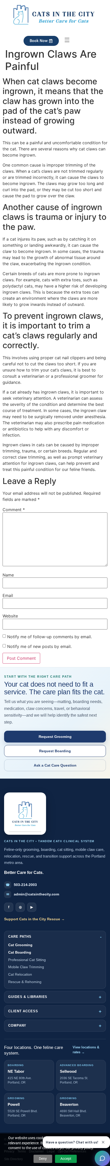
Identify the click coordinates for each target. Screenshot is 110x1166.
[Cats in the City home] (25, 813)
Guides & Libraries (27, 997)
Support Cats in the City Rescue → (34, 919)
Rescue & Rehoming (24, 982)
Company (17, 1025)
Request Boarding (55, 751)
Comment (14, 510)
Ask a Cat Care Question (55, 765)
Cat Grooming (20, 945)
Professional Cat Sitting (27, 960)
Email (8, 595)
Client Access (23, 1011)
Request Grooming (55, 737)
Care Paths (19, 936)
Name (8, 575)
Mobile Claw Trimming (26, 967)
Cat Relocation (20, 974)
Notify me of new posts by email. (39, 646)
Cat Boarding (19, 952)
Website (10, 616)
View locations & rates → (86, 1049)
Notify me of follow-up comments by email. (49, 637)
